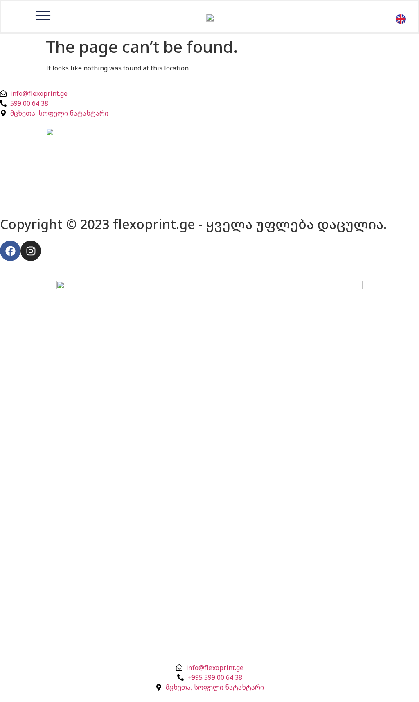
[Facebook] (10, 251)
